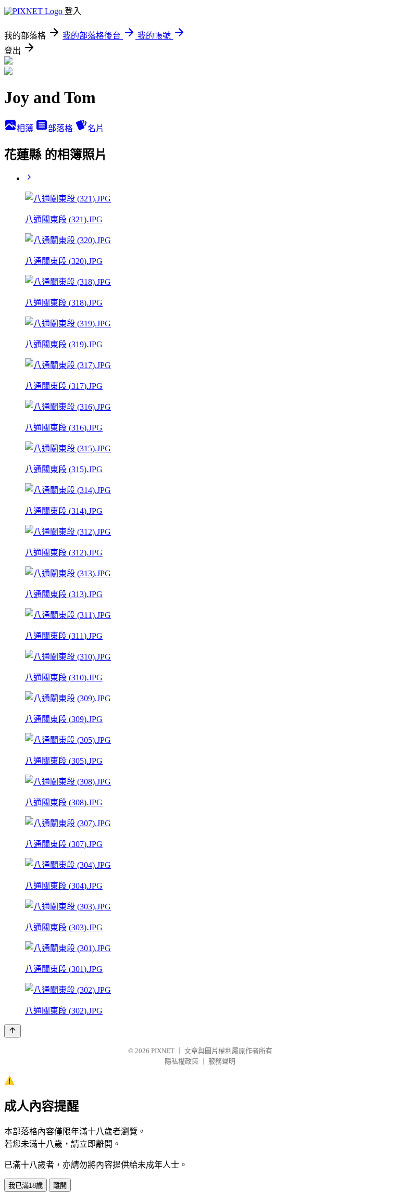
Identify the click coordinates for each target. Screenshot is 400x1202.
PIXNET (162, 1051)
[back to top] (12, 1030)
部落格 (61, 128)
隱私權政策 (181, 1061)
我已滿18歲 (25, 1186)
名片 (96, 128)
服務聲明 (221, 1061)
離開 (60, 1186)
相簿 (26, 128)
